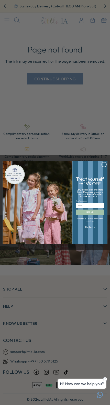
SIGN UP (89, 212)
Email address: (81, 201)
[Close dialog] (104, 164)
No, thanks (89, 227)
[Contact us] (100, 395)
